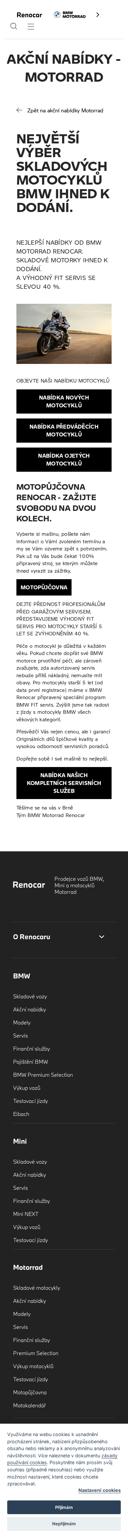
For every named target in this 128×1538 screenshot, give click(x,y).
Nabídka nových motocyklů (64, 401)
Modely (22, 1022)
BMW (21, 975)
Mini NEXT (26, 1213)
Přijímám (64, 1507)
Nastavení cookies (99, 1490)
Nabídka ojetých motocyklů (64, 459)
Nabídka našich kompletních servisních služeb (64, 782)
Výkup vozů (26, 1087)
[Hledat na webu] (14, 28)
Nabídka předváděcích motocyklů (64, 430)
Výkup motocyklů (33, 1366)
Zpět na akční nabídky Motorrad (65, 110)
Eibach (21, 1113)
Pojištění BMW (30, 1061)
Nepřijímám (64, 1523)
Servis (20, 1035)
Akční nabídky (29, 1009)
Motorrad (28, 1267)
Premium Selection (35, 1353)
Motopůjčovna (44, 587)
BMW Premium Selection (43, 1074)
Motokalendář (29, 1405)
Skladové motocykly (36, 1287)
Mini (20, 1141)
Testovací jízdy (30, 1100)
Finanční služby (31, 1048)
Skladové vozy (30, 996)
